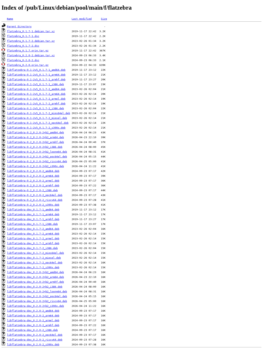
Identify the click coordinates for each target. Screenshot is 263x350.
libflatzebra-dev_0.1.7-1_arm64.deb (33, 214)
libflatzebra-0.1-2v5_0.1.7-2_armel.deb (36, 98)
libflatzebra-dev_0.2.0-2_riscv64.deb (34, 339)
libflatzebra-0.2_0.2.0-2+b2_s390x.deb (35, 166)
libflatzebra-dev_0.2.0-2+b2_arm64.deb (35, 277)
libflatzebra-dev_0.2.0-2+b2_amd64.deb (35, 272)
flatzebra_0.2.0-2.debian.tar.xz (31, 55)
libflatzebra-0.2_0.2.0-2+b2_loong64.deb (37, 151)
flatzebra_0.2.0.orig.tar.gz (28, 65)
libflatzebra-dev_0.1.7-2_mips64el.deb (35, 253)
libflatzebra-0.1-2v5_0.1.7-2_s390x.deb (36, 127)
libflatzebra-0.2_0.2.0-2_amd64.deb (33, 171)
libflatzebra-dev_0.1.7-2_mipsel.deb (34, 257)
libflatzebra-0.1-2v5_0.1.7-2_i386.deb (35, 108)
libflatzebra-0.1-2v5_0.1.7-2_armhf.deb (36, 103)
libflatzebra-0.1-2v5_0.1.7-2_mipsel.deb (37, 118)
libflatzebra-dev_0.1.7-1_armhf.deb (33, 219)
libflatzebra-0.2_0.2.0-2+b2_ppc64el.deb (37, 156)
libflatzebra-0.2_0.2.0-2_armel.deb (33, 180)
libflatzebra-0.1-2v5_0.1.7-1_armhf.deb (36, 79)
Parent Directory (19, 26)
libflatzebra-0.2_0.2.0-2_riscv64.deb (34, 200)
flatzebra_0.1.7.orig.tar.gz (28, 50)
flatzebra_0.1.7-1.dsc (23, 36)
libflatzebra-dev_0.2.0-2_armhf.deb (33, 325)
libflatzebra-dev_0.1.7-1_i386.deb (32, 224)
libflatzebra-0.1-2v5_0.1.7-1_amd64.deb (36, 69)
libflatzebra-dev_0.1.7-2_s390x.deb (33, 267)
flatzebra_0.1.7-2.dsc (23, 45)
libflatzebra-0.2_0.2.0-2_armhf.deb (33, 185)
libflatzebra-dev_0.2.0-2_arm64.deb (33, 315)
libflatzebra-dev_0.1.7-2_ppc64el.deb (34, 262)
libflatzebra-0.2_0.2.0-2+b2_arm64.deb (35, 137)
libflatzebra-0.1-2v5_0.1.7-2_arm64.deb (36, 94)
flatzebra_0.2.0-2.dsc (23, 60)
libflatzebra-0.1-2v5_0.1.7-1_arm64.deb (36, 74)
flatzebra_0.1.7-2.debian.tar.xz (31, 41)
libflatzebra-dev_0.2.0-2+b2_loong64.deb (37, 291)
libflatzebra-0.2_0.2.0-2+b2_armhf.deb (35, 142)
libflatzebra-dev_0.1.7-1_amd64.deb (33, 209)
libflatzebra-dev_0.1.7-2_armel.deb (33, 238)
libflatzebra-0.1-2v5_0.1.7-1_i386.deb (35, 84)
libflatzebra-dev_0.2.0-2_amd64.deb (33, 310)
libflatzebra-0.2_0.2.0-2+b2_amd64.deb (35, 132)
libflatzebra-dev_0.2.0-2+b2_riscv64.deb (37, 301)
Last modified (82, 18)
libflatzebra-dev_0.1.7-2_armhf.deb (33, 243)
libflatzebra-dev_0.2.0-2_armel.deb (33, 320)
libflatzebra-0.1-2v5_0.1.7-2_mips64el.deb (38, 113)
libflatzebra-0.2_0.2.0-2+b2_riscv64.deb (37, 161)
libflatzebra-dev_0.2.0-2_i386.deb (32, 330)
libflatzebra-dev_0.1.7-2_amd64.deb (33, 228)
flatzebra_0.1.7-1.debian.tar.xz (31, 31)
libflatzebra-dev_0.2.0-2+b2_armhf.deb (35, 281)
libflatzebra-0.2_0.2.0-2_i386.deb (32, 190)
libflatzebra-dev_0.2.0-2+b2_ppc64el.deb (37, 296)
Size (104, 18)
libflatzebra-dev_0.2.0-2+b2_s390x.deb (35, 306)
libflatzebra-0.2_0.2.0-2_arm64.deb (33, 175)
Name (10, 18)
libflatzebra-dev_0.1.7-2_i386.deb (32, 248)
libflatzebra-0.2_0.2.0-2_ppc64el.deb (34, 195)
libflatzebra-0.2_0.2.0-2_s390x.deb (33, 204)
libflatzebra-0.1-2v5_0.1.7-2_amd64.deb (36, 89)
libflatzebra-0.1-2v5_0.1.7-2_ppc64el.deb (38, 122)
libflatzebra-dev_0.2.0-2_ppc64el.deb (34, 334)
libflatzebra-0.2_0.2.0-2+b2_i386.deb (34, 147)
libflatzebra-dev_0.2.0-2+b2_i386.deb (34, 286)
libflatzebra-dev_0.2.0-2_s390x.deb (33, 344)
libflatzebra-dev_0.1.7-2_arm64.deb (33, 233)
